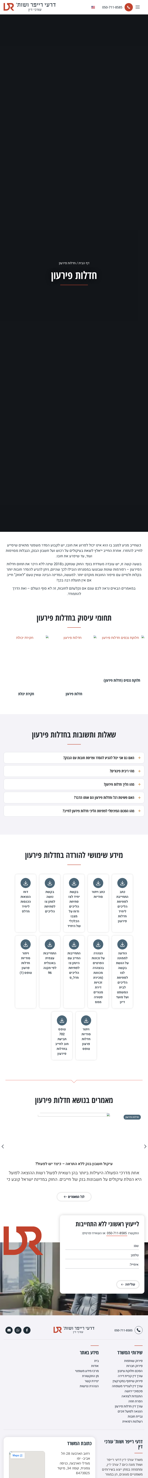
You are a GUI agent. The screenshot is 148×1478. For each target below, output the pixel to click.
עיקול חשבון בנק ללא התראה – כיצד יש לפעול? (74, 1164)
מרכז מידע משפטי (87, 1371)
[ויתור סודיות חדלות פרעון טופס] (86, 1020)
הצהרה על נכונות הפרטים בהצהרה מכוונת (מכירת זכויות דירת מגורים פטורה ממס (98, 978)
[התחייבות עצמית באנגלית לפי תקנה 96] (50, 944)
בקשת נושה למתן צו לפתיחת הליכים (49, 902)
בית (96, 1360)
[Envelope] (9, 1330)
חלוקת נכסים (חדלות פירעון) (122, 680)
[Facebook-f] (27, 1330)
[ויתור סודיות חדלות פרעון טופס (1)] (26, 944)
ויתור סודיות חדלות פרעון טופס (86, 1039)
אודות (95, 1366)
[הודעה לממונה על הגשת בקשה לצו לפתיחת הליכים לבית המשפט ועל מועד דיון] (122, 944)
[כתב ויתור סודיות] (98, 883)
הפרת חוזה (135, 1401)
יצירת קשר (92, 1381)
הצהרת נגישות (89, 1386)
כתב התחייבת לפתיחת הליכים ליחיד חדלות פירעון (122, 907)
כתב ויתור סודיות (98, 894)
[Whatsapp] (18, 1330)
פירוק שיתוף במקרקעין (128, 1381)
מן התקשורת (90, 1376)
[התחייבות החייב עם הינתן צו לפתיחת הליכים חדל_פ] (74, 944)
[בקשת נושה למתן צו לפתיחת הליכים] (50, 883)
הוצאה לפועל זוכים (130, 1411)
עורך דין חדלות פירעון (129, 1406)
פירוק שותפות (133, 1360)
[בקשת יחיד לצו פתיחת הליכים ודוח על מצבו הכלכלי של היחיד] (74, 883)
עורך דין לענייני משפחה (127, 1386)
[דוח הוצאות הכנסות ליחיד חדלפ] (26, 883)
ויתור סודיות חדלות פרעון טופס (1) (26, 963)
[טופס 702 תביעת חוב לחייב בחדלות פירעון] (62, 1020)
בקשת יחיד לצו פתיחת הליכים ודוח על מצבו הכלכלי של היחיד (74, 909)
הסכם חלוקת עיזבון (130, 1371)
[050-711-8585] (129, 7)
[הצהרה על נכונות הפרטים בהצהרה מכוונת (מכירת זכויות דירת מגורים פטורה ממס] (98, 944)
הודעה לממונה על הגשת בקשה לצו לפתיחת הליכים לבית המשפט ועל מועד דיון (122, 978)
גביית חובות (135, 1416)
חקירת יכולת (26, 693)
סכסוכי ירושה (134, 1391)
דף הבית (84, 263)
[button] (138, 7)
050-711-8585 (112, 7)
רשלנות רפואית (132, 1421)
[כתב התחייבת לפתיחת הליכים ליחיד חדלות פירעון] (122, 883)
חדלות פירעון (74, 693)
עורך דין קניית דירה (130, 1376)
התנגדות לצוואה (132, 1396)
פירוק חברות (134, 1366)
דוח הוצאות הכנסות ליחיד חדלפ (26, 902)
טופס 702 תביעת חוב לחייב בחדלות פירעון (62, 1041)
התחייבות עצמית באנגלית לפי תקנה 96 (49, 963)
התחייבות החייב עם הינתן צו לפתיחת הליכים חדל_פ (74, 965)
